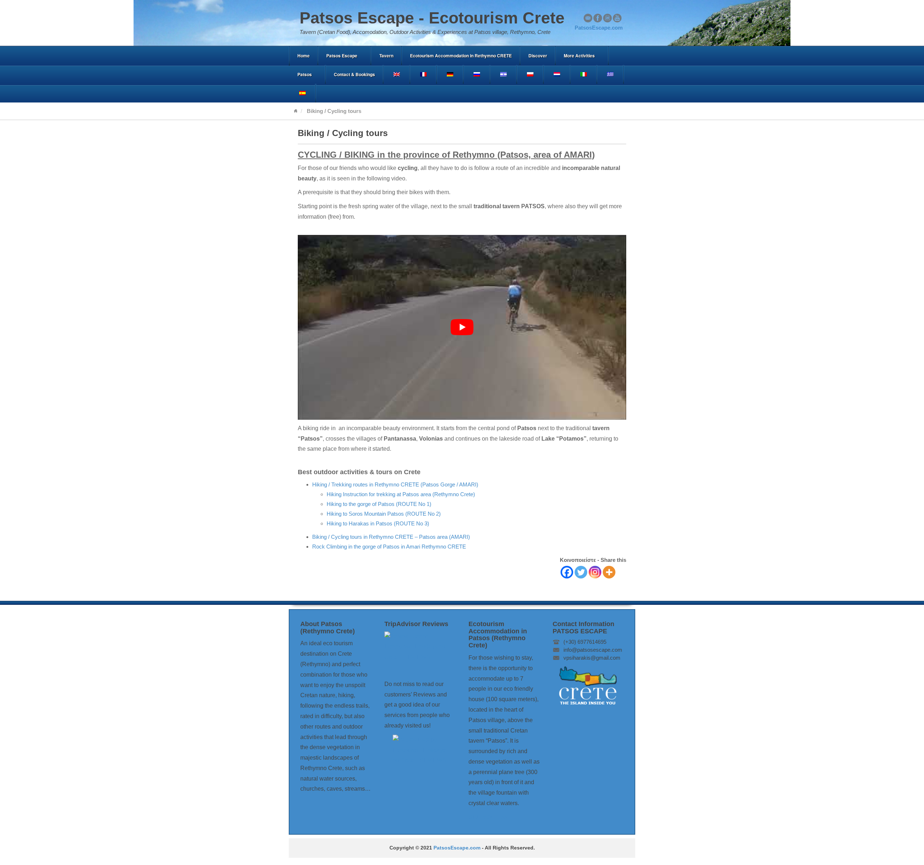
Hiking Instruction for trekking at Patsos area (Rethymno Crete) (401, 494)
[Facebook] (567, 572)
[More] (609, 572)
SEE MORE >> (487, 817)
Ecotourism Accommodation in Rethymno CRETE (461, 55)
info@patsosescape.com (592, 650)
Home (303, 55)
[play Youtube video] (462, 327)
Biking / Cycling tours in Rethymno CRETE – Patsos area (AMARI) (391, 537)
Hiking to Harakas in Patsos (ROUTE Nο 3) (378, 523)
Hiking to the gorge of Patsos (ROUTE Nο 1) (379, 504)
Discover (537, 55)
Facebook (597, 18)
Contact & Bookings (354, 74)
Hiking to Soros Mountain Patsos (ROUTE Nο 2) (384, 514)
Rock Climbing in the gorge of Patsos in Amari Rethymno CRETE (389, 546)
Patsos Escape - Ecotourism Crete (432, 18)
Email (588, 18)
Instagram (607, 18)
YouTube (617, 18)
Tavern (386, 55)
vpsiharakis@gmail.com (591, 658)
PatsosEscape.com (456, 848)
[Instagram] (595, 572)
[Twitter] (581, 572)
